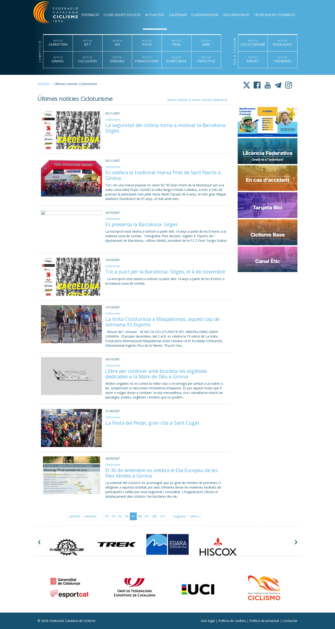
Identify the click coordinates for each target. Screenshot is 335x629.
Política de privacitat (265, 621)
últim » (195, 516)
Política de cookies (232, 621)
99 (146, 516)
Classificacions (205, 15)
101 (162, 516)
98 (140, 516)
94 (113, 516)
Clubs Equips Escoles (122, 15)
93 (107, 516)
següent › (180, 516)
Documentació (236, 15)
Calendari (178, 15)
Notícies (44, 84)
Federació (90, 15)
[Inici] (62, 13)
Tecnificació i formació (274, 15)
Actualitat (155, 15)
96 (127, 516)
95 (120, 516)
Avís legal (208, 621)
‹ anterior (90, 516)
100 (154, 516)
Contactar (290, 621)
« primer (74, 516)
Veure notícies (177, 100)
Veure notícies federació (209, 100)
